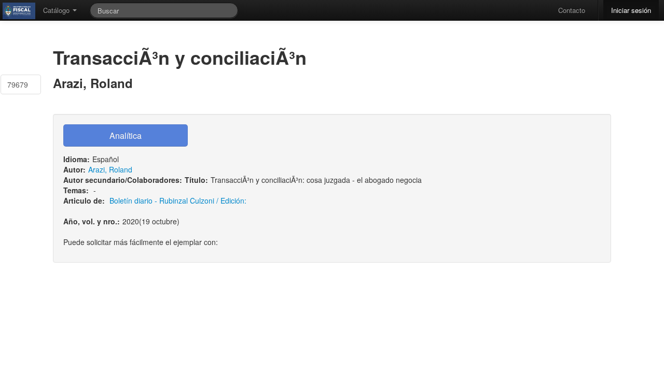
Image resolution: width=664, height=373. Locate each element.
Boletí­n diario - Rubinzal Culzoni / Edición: (177, 200)
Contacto (571, 10)
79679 (17, 84)
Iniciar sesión (631, 10)
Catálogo (57, 10)
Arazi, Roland (110, 169)
